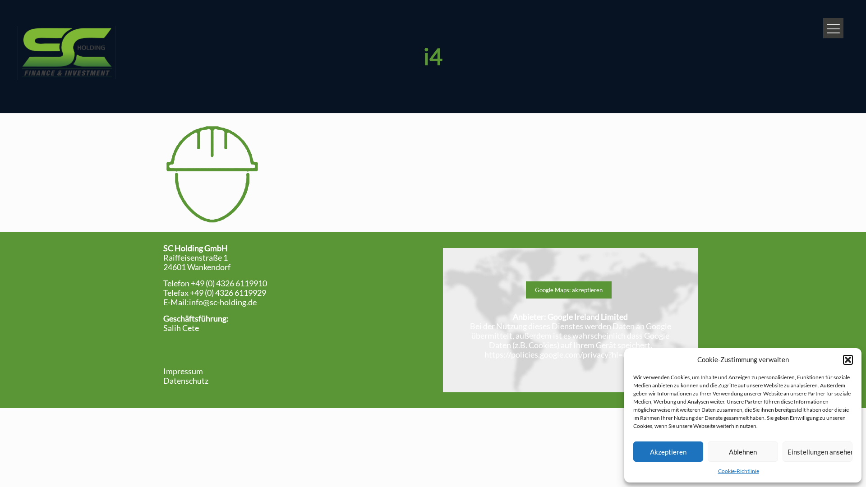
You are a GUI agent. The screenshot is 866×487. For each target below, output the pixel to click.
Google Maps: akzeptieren (569, 290)
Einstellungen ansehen (820, 452)
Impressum (183, 371)
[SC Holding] (66, 52)
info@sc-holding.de (223, 302)
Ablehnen (743, 452)
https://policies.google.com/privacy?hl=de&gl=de (570, 354)
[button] (847, 359)
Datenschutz (185, 381)
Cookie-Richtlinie (738, 471)
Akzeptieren (668, 452)
